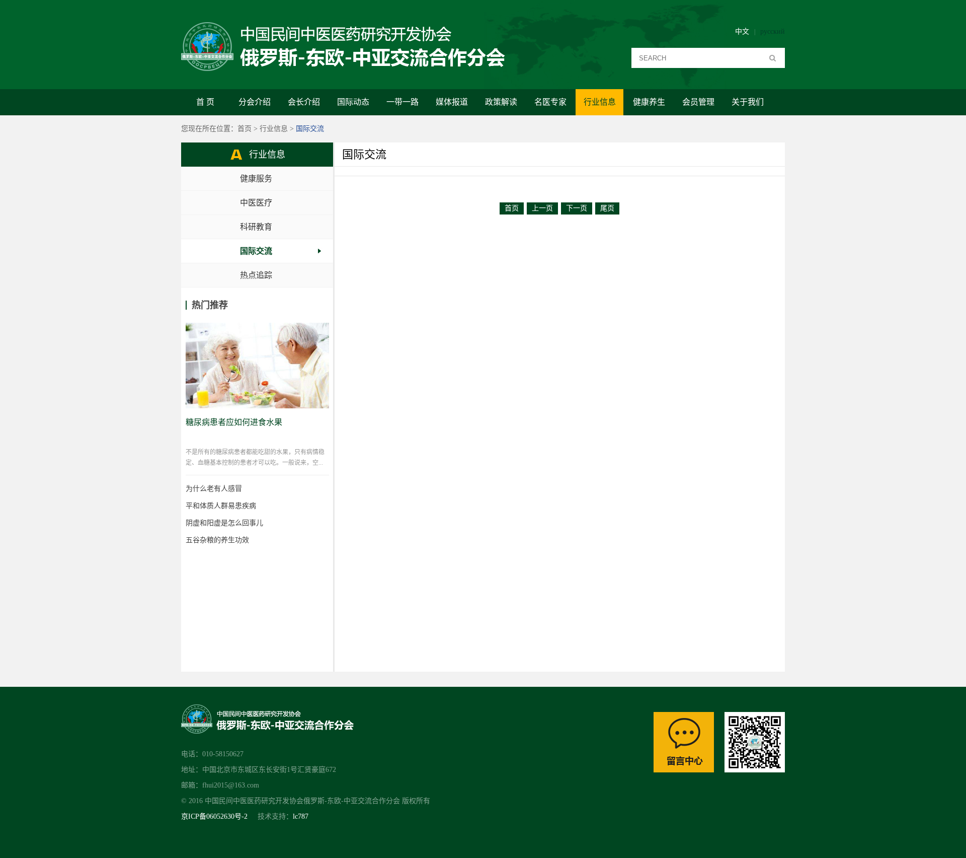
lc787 (300, 816)
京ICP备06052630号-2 (214, 816)
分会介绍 (254, 102)
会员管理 (698, 102)
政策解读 (501, 102)
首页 (244, 128)
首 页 (205, 102)
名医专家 (550, 102)
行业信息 (600, 102)
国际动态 (353, 102)
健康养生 (649, 102)
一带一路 (402, 102)
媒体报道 (452, 102)
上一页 (542, 208)
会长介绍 (304, 102)
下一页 (576, 208)
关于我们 (748, 102)
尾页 (607, 208)
